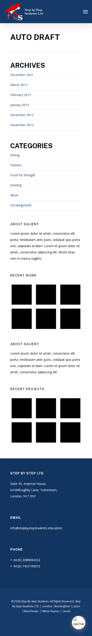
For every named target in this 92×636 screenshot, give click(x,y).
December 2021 (21, 75)
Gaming (15, 185)
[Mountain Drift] (46, 318)
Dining (14, 155)
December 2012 (21, 115)
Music (14, 195)
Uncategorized (20, 205)
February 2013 (20, 95)
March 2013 (18, 85)
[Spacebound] (21, 294)
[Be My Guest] (46, 294)
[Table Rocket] (21, 318)
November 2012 (22, 125)
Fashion (16, 165)
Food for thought (22, 175)
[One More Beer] (70, 318)
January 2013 (19, 105)
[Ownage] (70, 294)
